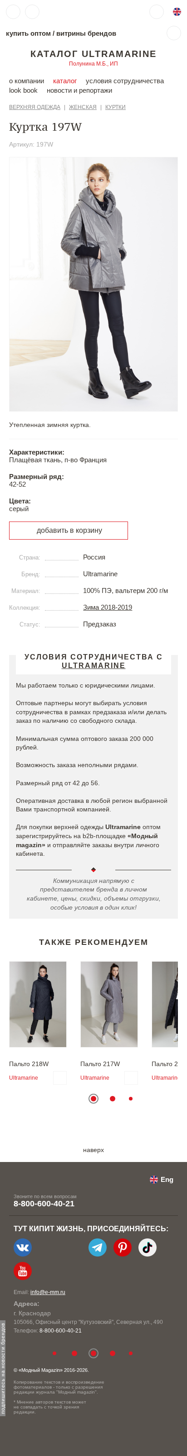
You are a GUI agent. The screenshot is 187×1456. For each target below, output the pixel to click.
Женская (83, 107)
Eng (167, 1179)
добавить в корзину (69, 530)
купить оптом (28, 33)
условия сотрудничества (125, 81)
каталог (65, 81)
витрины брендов (86, 33)
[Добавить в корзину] (60, 1078)
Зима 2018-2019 (107, 607)
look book (23, 90)
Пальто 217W (100, 1063)
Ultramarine (23, 1078)
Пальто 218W (29, 1063)
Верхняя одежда (34, 107)
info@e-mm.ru (47, 1292)
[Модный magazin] (71, 12)
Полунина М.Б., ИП (93, 64)
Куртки (115, 107)
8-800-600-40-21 (44, 1203)
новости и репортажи (79, 90)
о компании (26, 81)
